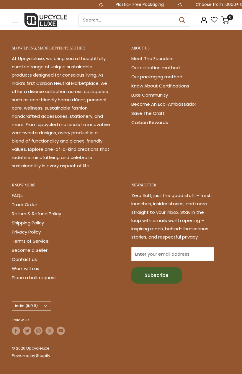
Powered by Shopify (31, 355)
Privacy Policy (26, 232)
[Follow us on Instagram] (38, 331)
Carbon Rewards (149, 122)
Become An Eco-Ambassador (163, 104)
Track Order (24, 204)
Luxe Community (149, 95)
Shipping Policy (28, 223)
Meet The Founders (152, 58)
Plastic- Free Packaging (136, 4)
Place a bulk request (34, 277)
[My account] (204, 20)
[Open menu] (15, 20)
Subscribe (157, 275)
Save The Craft (148, 113)
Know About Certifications (160, 86)
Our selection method (155, 67)
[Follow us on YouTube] (61, 331)
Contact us (24, 259)
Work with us (25, 268)
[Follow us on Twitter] (27, 331)
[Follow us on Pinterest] (49, 331)
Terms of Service (30, 241)
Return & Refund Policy (36, 214)
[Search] (182, 20)
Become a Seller (30, 250)
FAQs (17, 195)
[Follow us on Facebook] (16, 331)
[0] (225, 20)
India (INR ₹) (26, 305)
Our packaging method (156, 77)
